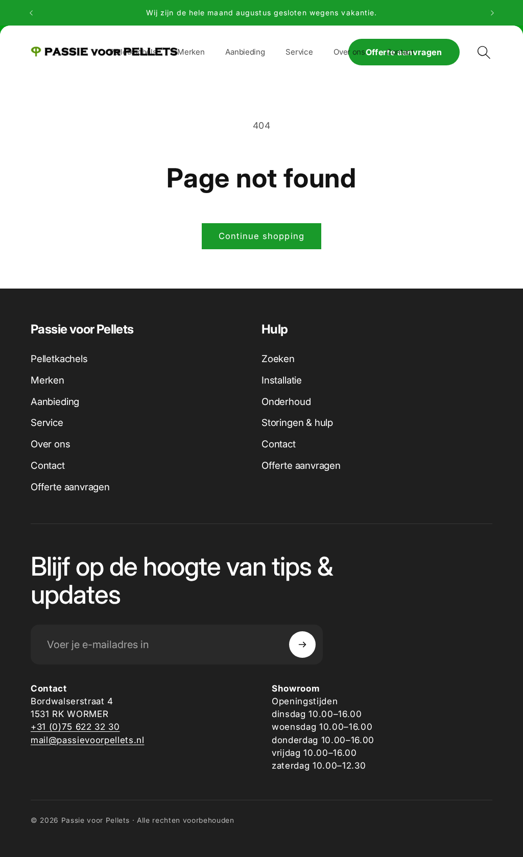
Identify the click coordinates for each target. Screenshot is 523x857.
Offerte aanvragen (70, 487)
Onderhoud (286, 402)
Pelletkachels (59, 359)
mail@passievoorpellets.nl (88, 739)
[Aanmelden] (302, 644)
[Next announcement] (492, 13)
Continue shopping (261, 236)
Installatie (282, 380)
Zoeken (278, 359)
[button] (190, 52)
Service (47, 422)
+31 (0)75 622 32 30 (75, 726)
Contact (48, 465)
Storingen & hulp (297, 422)
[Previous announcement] (31, 13)
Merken (47, 380)
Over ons (50, 444)
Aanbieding (55, 402)
